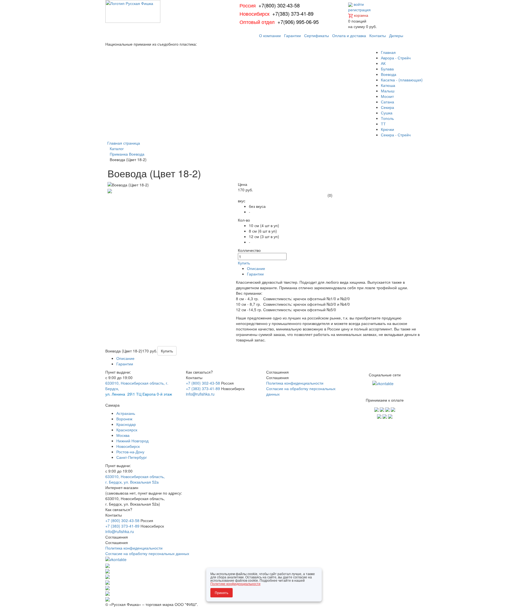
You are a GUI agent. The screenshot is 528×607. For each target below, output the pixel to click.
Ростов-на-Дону (130, 451)
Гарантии (292, 35)
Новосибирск (128, 446)
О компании (270, 35)
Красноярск (126, 429)
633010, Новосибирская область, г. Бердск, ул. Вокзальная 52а (135, 479)
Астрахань (125, 413)
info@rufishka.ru (200, 394)
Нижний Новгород (132, 440)
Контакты (377, 35)
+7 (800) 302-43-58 (203, 383)
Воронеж (124, 418)
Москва (123, 435)
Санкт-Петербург (131, 457)
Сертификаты (316, 35)
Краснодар (126, 424)
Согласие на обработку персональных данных (147, 553)
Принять (221, 592)
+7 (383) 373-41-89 (203, 388)
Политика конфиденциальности (294, 383)
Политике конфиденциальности (235, 583)
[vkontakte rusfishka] (383, 383)
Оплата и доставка (349, 35)
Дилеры (396, 35)
